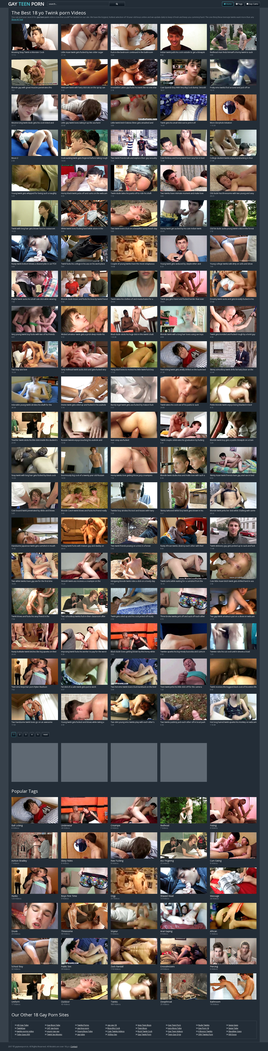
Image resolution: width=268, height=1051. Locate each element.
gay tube (81, 1034)
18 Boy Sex (112, 1034)
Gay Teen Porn (174, 1025)
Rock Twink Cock (145, 1031)
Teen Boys (142, 1028)
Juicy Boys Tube (175, 1028)
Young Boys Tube (85, 1031)
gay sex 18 (112, 1025)
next (45, 734)
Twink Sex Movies (54, 1034)
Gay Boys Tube (53, 1025)
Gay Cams (253, 3)
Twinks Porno (83, 1025)
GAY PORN (26, 4)
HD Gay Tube (23, 1025)
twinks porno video (25, 1031)
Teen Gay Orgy (174, 1034)
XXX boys (232, 1034)
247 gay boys (53, 1028)
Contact (74, 1046)
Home (229, 3)
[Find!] (117, 4)
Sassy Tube (233, 1028)
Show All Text (17, 19)
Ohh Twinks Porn (205, 1034)
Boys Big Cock (113, 1028)
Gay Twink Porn (144, 1034)
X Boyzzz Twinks (205, 1031)
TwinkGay (21, 1028)
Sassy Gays (233, 1025)
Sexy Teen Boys (144, 1025)
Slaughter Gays (234, 1031)
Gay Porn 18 (203, 1028)
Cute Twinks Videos (115, 1031)
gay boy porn (83, 1028)
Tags (240, 3)
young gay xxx (53, 1031)
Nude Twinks (203, 1025)
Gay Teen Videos (175, 1031)
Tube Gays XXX (23, 1034)
